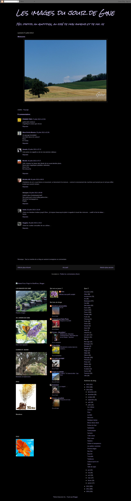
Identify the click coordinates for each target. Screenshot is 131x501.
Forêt (85, 317)
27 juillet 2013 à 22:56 (38, 119)
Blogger (75, 497)
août (89, 402)
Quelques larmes (92, 420)
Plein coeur (90, 438)
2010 (88, 491)
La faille (89, 415)
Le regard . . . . (64, 386)
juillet (89, 405)
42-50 (61, 307)
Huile (85, 330)
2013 (88, 389)
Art (85, 298)
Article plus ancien (106, 267)
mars (89, 478)
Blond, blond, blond (93, 423)
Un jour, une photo (58, 398)
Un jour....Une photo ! (59, 332)
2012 (88, 486)
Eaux (85, 307)
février (90, 480)
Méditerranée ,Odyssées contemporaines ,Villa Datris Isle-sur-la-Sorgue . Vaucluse (69, 335)
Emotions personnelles (59, 306)
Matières (86, 337)
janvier (90, 483)
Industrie (86, 332)
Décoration (87, 305)
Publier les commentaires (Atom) (70, 274)
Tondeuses (90, 459)
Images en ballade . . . (59, 372)
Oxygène (25, 223)
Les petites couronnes (94, 446)
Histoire (86, 326)
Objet (85, 353)
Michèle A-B (26, 179)
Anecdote (87, 292)
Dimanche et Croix (65, 399)
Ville (85, 375)
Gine (62, 291)
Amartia (25, 149)
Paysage (26, 110)
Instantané (55, 385)
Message (87, 341)
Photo (86, 362)
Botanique (87, 301)
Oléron (86, 355)
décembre (91, 392)
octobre (90, 397)
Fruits (86, 321)
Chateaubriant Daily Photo (60, 319)
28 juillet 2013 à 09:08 (35, 192)
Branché (89, 454)
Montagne (87, 344)
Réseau (86, 366)
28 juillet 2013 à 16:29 (33, 209)
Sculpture (87, 369)
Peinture (86, 359)
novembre (91, 394)
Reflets (86, 364)
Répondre (25, 126)
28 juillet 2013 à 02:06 (42, 132)
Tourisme (87, 373)
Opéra (89, 464)
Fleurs (86, 312)
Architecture (87, 296)
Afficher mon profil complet (67, 294)
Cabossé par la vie (92, 461)
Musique (86, 346)
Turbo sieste (91, 435)
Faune (86, 310)
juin (89, 470)
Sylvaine (90, 433)
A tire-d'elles (56, 345)
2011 (88, 489)
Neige (86, 350)
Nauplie (86, 348)
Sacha (24, 209)
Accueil (65, 267)
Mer (85, 339)
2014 (88, 387)
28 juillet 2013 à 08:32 (37, 179)
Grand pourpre (91, 430)
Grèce (86, 323)
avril (89, 475)
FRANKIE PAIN (27, 119)
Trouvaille (90, 456)
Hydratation (90, 428)
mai (89, 472)
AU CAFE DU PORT (58, 358)
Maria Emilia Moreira (29, 132)
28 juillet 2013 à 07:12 (34, 149)
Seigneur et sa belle (65, 320)
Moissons (90, 417)
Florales (86, 314)
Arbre (85, 294)
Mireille (25, 161)
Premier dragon (91, 448)
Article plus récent (24, 267)
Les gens (87, 335)
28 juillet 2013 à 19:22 (35, 223)
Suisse (86, 371)
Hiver (85, 328)
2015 (88, 384)
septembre (91, 399)
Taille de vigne (91, 467)
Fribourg (86, 319)
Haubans (90, 441)
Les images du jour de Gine (65, 12)
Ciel (85, 303)
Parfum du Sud (91, 425)
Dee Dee (90, 451)
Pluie (88, 412)
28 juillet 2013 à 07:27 (34, 161)
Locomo (89, 410)
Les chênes (90, 407)
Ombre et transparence (94, 443)
